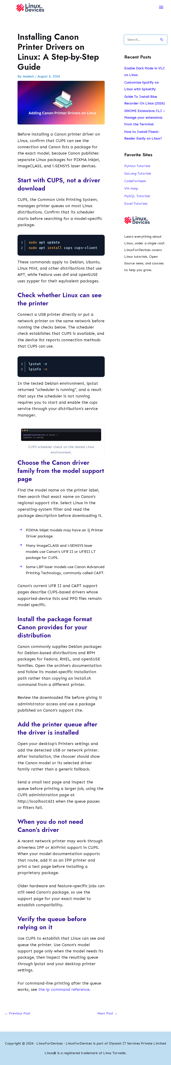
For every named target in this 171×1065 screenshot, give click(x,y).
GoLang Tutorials (137, 173)
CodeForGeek (135, 181)
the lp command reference (63, 989)
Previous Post (17, 1013)
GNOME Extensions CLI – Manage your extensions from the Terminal (144, 117)
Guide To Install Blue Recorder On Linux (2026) (144, 100)
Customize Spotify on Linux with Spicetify (141, 85)
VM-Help (131, 188)
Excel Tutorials (135, 204)
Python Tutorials (137, 166)
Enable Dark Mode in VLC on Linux (144, 71)
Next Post (107, 1013)
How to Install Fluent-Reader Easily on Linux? (143, 135)
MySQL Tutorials (137, 196)
